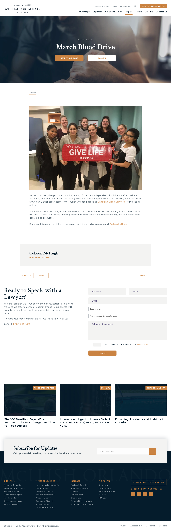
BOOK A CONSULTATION (153, 6)
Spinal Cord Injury (12, 491)
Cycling (74, 491)
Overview (103, 485)
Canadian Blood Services (111, 202)
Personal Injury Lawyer (81, 501)
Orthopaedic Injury (13, 495)
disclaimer (143, 345)
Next (41, 275)
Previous (26, 275)
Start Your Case (69, 58)
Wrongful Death (11, 504)
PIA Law (103, 498)
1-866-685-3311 (101, 6)
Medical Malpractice (45, 495)
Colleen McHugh (118, 224)
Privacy (123, 526)
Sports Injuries (42, 504)
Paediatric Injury (11, 498)
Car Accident (77, 495)
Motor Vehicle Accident (82, 504)
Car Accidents (42, 488)
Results (138, 12)
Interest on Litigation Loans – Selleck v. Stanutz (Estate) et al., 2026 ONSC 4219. (85, 422)
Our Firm (149, 12)
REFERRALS (125, 6)
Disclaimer (150, 526)
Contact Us (161, 12)
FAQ (115, 6)
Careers (102, 495)
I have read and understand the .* (126, 345)
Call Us (102, 58)
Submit (102, 353)
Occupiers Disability (45, 501)
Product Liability (43, 498)
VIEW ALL (144, 275)
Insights (129, 12)
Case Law (105, 388)
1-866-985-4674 (155, 489)
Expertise (97, 12)
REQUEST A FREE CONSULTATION (148, 482)
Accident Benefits (12, 485)
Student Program (107, 491)
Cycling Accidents (44, 491)
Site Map (163, 526)
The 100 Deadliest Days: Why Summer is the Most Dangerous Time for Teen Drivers (29, 422)
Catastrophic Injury (13, 501)
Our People (84, 12)
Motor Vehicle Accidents (47, 485)
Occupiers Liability (156, 388)
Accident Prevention (44, 388)
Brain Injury (76, 498)
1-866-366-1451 (21, 324)
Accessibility (136, 526)
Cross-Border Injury (45, 508)
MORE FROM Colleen (39, 257)
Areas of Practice (114, 12)
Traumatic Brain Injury (14, 488)
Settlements (105, 488)
